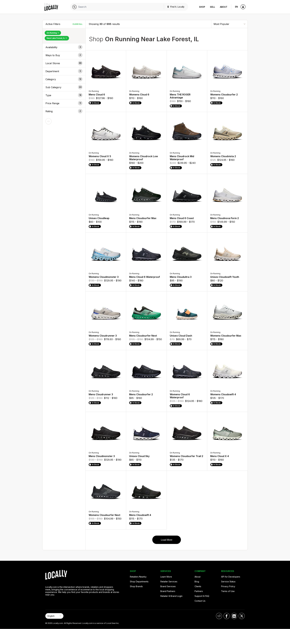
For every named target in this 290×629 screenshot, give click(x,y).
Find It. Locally (177, 6)
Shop (202, 7)
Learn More (166, 576)
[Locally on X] (242, 616)
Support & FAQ (202, 596)
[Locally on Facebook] (227, 616)
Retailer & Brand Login (171, 596)
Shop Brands (136, 586)
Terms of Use (228, 591)
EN (236, 6)
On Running (52, 33)
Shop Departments (139, 581)
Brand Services (168, 586)
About (223, 7)
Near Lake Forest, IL (56, 38)
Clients (198, 586)
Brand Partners (167, 591)
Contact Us (200, 601)
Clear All (77, 24)
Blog (197, 581)
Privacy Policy (228, 586)
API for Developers (230, 576)
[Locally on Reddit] (219, 616)
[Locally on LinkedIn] (234, 616)
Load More (166, 540)
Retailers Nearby (138, 576)
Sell (212, 7)
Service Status (228, 581)
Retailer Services (168, 581)
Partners (199, 591)
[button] (63, 47)
